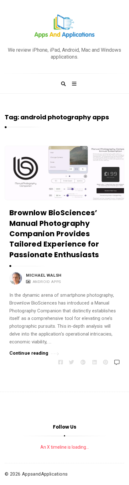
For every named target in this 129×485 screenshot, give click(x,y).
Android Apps (47, 281)
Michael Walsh (44, 275)
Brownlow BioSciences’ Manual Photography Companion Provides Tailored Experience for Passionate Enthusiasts (54, 233)
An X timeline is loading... (64, 447)
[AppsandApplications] (64, 26)
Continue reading (29, 353)
